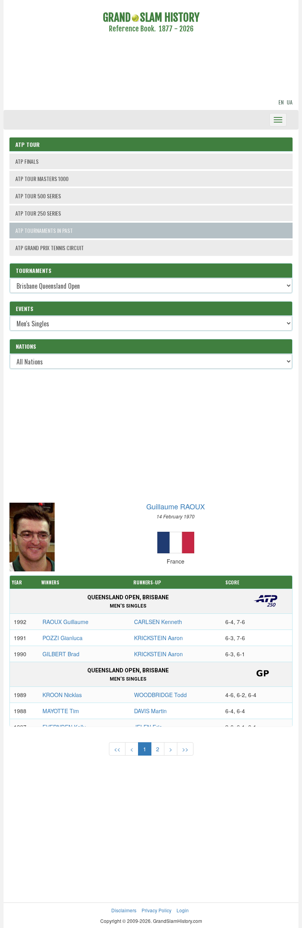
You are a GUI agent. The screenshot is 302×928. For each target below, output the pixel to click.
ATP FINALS (27, 161)
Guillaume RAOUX (175, 506)
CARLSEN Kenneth (158, 622)
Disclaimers (123, 910)
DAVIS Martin (150, 711)
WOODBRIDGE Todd (160, 695)
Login (183, 910)
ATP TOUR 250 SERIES (38, 213)
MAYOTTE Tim (60, 711)
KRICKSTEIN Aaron (158, 638)
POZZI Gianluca (62, 638)
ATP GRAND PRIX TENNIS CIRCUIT (49, 247)
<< (117, 749)
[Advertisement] (151, 67)
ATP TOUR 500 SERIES (38, 196)
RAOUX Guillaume (65, 622)
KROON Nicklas (62, 695)
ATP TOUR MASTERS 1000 (41, 178)
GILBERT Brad (60, 654)
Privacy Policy (156, 910)
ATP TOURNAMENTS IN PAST (44, 230)
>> (185, 749)
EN (281, 102)
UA (290, 102)
